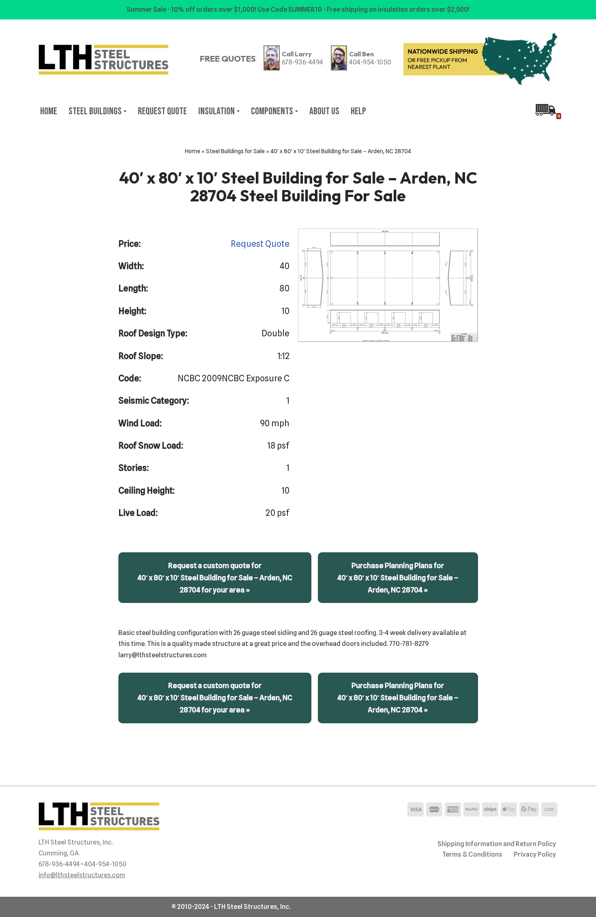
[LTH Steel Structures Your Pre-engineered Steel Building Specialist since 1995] (103, 60)
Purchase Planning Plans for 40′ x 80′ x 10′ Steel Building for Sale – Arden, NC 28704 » (397, 577)
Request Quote (162, 111)
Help (358, 111)
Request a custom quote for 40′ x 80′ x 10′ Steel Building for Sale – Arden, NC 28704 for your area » (214, 577)
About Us (324, 111)
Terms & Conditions (472, 854)
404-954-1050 (370, 62)
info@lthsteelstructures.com (82, 875)
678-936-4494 (302, 62)
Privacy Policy (535, 854)
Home (48, 111)
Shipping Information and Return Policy (496, 844)
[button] (125, 111)
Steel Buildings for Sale (235, 151)
